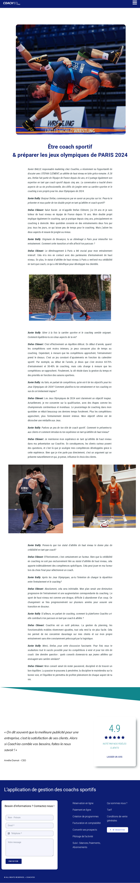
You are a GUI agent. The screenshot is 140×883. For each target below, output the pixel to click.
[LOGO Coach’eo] (12, 2)
